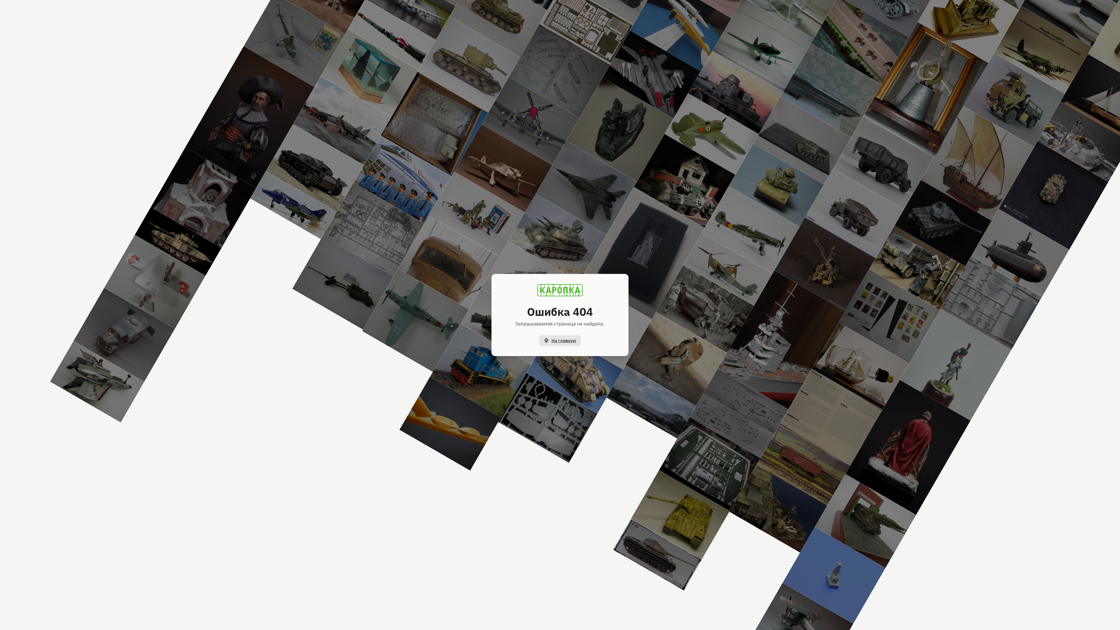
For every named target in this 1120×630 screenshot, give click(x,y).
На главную (564, 340)
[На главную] (560, 290)
